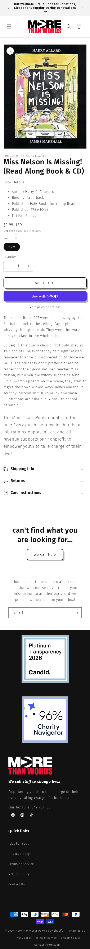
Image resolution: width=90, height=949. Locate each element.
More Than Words (26, 930)
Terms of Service (21, 864)
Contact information (47, 944)
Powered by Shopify (50, 930)
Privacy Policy (19, 854)
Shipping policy (71, 937)
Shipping (9, 230)
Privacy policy (23, 937)
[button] (9, 26)
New (11, 247)
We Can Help (45, 555)
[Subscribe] (76, 612)
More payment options (45, 307)
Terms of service (46, 937)
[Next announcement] (82, 8)
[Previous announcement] (8, 8)
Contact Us (16, 884)
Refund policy (76, 930)
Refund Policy (19, 874)
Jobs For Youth (19, 843)
